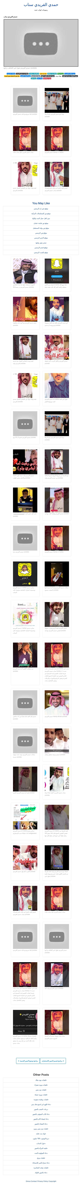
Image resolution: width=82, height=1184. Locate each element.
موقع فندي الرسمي (41, 248)
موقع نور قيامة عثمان (41, 223)
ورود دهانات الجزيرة (70, 73)
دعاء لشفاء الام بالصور (41, 1119)
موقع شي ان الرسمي (41, 209)
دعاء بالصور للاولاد (41, 1173)
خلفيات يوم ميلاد (41, 1080)
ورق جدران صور (36, 76)
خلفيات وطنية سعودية (41, 1100)
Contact (34, 1181)
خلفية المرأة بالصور (41, 1148)
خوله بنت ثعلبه (41, 1134)
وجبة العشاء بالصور (25, 76)
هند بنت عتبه (43, 73)
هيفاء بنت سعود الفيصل (22, 73)
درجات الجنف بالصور (41, 1109)
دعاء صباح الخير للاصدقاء (41, 1163)
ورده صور (33, 78)
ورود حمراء (60, 73)
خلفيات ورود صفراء (41, 1085)
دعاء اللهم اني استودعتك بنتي (41, 1104)
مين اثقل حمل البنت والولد (41, 218)
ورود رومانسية (47, 78)
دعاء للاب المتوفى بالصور (41, 1114)
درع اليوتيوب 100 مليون (41, 1138)
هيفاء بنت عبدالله (52, 73)
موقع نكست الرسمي (41, 252)
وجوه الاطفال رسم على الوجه (70, 76)
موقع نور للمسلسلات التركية (41, 213)
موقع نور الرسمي (41, 233)
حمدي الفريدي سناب (41, 4)
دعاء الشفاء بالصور (41, 1124)
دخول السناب (41, 1143)
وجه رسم (40, 78)
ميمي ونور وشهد (41, 243)
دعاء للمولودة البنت (41, 1153)
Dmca (28, 1181)
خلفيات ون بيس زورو (41, 1129)
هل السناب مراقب (34, 73)
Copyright (52, 1181)
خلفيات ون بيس (41, 1090)
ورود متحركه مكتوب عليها (47, 76)
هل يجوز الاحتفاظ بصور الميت (12, 76)
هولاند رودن (58, 76)
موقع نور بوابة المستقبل (41, 228)
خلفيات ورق (41, 1158)
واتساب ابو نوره (11, 73)
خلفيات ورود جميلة (41, 1095)
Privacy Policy (42, 1181)
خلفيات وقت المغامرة (41, 1168)
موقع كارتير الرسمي (41, 238)
